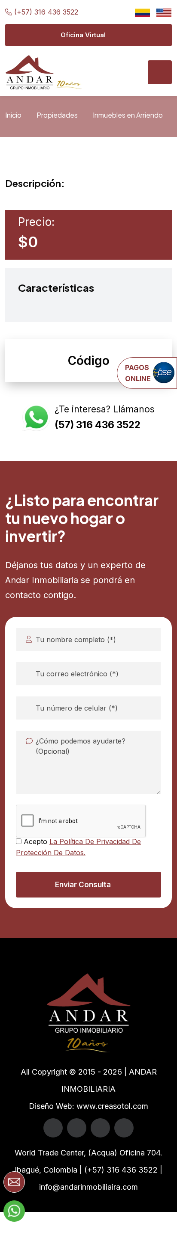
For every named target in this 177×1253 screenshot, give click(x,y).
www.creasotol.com (112, 1106)
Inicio (13, 114)
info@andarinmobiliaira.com (88, 1186)
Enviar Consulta (83, 884)
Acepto (78, 847)
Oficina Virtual (83, 35)
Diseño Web (50, 1106)
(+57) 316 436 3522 (46, 12)
